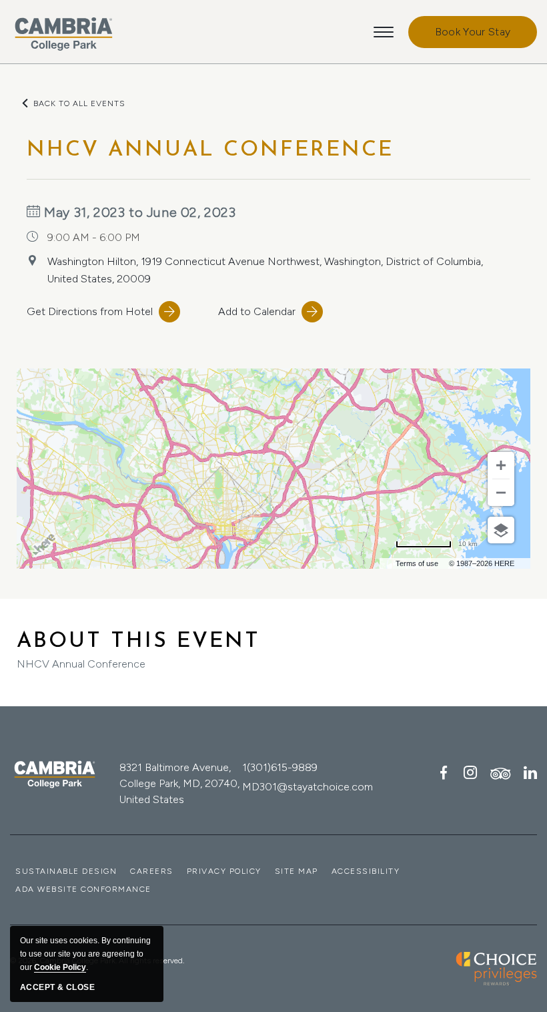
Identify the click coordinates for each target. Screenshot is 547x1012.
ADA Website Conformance (83, 889)
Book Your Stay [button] (472, 31)
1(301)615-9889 (280, 767)
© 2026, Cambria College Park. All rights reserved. (97, 960)
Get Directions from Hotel (90, 311)
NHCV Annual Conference (138, 650)
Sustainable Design (66, 871)
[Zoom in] (501, 465)
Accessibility (366, 871)
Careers (151, 871)
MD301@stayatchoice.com (307, 786)
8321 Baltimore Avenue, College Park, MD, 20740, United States (179, 783)
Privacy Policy (224, 871)
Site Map (296, 871)
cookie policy (60, 967)
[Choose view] (501, 530)
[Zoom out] (501, 492)
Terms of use (417, 563)
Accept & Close (57, 987)
